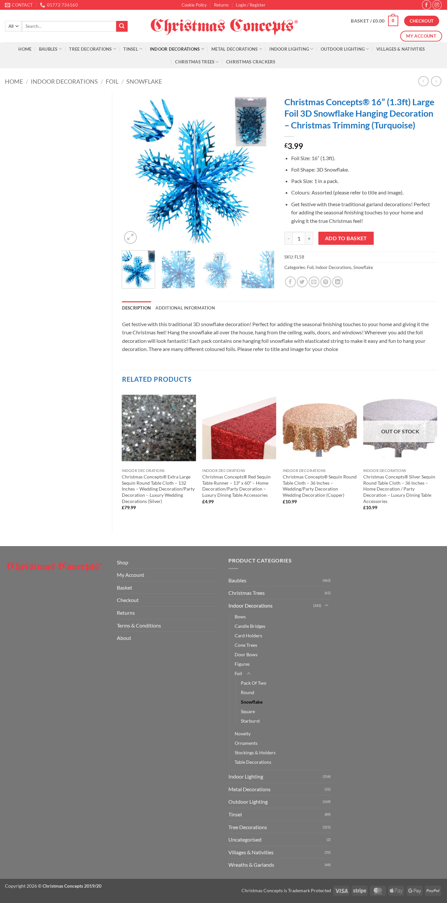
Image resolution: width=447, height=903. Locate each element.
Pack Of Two (253, 683)
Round (247, 692)
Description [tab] (136, 307)
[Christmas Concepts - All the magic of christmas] (223, 26)
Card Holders (248, 635)
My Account (130, 575)
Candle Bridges (250, 626)
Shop (122, 562)
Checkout (128, 600)
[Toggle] (327, 606)
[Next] (263, 169)
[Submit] (121, 26)
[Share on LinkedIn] (337, 281)
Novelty (243, 733)
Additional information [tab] (185, 307)
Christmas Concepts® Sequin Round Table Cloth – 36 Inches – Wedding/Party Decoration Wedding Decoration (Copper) (320, 486)
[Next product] (423, 81)
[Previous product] (436, 81)
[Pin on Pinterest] (325, 281)
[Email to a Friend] (314, 281)
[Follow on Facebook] (426, 4)
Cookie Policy (194, 5)
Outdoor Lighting (343, 49)
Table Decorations (253, 762)
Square (248, 711)
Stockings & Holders (255, 752)
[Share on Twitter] (302, 281)
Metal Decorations (234, 49)
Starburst (250, 721)
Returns (221, 5)
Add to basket (346, 238)
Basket (124, 587)
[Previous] (133, 169)
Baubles (48, 49)
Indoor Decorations (175, 49)
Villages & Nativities (400, 49)
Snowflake (144, 81)
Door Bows (246, 654)
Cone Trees (246, 645)
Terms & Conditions (139, 625)
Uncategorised (244, 839)
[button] (250, 5)
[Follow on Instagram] (437, 4)
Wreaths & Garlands (251, 864)
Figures (242, 664)
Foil (112, 81)
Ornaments (246, 743)
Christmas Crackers (251, 61)
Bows (240, 616)
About (124, 638)
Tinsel (130, 49)
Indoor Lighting (289, 49)
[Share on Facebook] (290, 281)
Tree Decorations (90, 49)
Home (24, 49)
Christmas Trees (194, 61)
